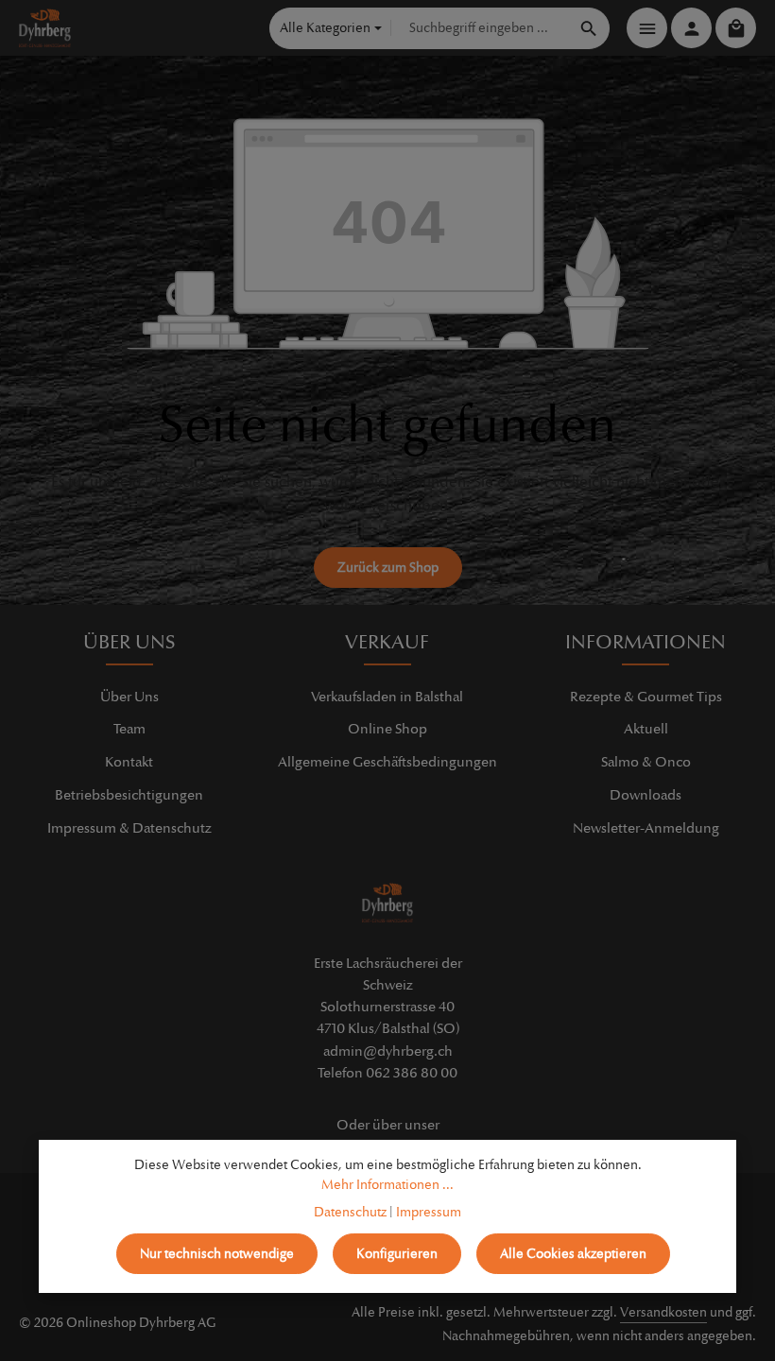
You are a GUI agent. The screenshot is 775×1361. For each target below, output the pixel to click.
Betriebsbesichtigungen (129, 794)
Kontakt (129, 761)
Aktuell (646, 728)
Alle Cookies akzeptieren (573, 1254)
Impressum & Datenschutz (129, 827)
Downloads (645, 794)
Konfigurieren (397, 1254)
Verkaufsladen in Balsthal (387, 696)
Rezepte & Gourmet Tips (646, 696)
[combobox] (480, 28)
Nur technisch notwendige (217, 1254)
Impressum (428, 1212)
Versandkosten (663, 1312)
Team (129, 728)
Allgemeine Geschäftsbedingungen (387, 761)
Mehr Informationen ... (387, 1185)
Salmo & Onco (646, 761)
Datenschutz (350, 1212)
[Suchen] (589, 28)
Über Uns (129, 696)
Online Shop (387, 728)
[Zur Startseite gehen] (45, 28)
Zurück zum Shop (388, 568)
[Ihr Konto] (691, 28)
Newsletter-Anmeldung (646, 827)
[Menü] (647, 28)
